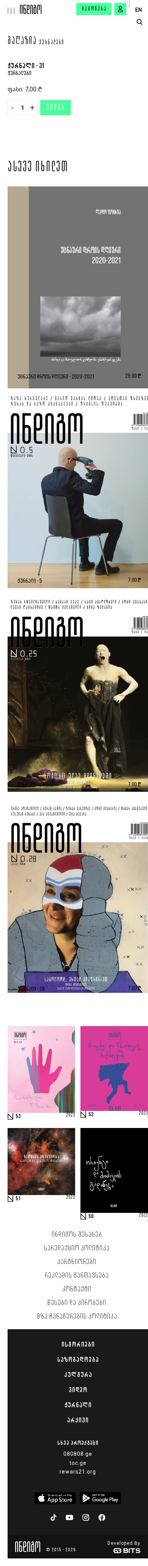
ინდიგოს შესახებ (77, 1235)
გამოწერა (94, 9)
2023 (70, 1115)
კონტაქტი (76, 1289)
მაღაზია (22, 41)
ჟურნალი (78, 1405)
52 (91, 1115)
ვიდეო (78, 1390)
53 (18, 1117)
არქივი (77, 1420)
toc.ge (78, 1463)
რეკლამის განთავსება (77, 1276)
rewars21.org (78, 1472)
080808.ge (77, 1454)
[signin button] (120, 9)
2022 (143, 1215)
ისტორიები (77, 1344)
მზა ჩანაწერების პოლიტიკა (77, 1316)
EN (138, 10)
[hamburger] (10, 7)
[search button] (139, 22)
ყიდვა (55, 108)
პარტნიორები (76, 1262)
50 (91, 1217)
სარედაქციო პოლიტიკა (77, 1248)
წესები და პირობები (76, 1303)
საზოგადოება (78, 1359)
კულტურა (78, 1374)
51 (18, 1199)
